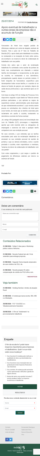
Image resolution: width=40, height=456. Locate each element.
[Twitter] (10, 439)
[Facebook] (7, 439)
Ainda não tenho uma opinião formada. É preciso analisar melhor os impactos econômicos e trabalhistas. (19, 378)
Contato (7, 427)
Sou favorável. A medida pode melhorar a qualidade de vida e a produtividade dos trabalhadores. (20, 358)
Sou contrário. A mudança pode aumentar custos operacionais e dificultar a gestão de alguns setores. (20, 371)
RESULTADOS (20, 393)
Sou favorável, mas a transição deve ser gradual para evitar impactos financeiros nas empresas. (19, 365)
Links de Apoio (9, 432)
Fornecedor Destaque (28, 427)
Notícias (35, 22)
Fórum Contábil (10, 429)
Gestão (29, 22)
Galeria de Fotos (26, 429)
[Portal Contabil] (20, 447)
